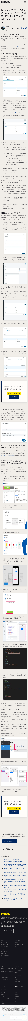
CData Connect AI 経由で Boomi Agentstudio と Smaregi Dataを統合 (13, 860)
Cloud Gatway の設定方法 (7, 455)
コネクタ (3, 966)
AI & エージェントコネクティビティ (7, 972)
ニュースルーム (18, 970)
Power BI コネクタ (5, 955)
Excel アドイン (4, 953)
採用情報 (16, 979)
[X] (5, 926)
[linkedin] (2, 926)
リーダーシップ (18, 975)
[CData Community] (13, 926)
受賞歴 (16, 972)
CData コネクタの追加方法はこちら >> (12, 113)
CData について (18, 966)
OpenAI (16, 1001)
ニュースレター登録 (5, 998)
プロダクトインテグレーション (7, 969)
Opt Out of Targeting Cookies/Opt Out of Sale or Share (14, 1018)
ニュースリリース (18, 968)
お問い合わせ (14, 397)
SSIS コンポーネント (19, 944)
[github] (10, 926)
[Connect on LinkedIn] (26, 28)
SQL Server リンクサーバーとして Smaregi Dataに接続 (13, 899)
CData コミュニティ (5, 990)
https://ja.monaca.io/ (19, 46)
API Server (3, 949)
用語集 (2, 1001)
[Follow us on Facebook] (21, 28)
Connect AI (17, 942)
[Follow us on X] (23, 28)
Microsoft (17, 996)
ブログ (2, 994)
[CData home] (6, 2)
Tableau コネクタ (4, 958)
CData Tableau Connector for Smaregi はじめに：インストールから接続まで (15, 865)
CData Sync (17, 940)
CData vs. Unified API (5, 979)
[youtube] (7, 926)
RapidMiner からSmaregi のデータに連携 (15, 872)
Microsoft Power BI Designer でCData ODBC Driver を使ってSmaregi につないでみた (15, 881)
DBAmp (16, 946)
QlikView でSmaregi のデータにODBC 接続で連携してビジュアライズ (15, 890)
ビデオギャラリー (4, 1003)
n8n (15, 998)
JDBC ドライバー (4, 942)
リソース (3, 996)
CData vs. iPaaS (4, 977)
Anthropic (17, 990)
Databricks (17, 992)
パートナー (3, 975)
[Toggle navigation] (25, 2)
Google (16, 994)
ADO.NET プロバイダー (5, 944)
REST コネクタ (4, 951)
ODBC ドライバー (4, 940)
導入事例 (3, 992)
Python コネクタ (4, 946)
